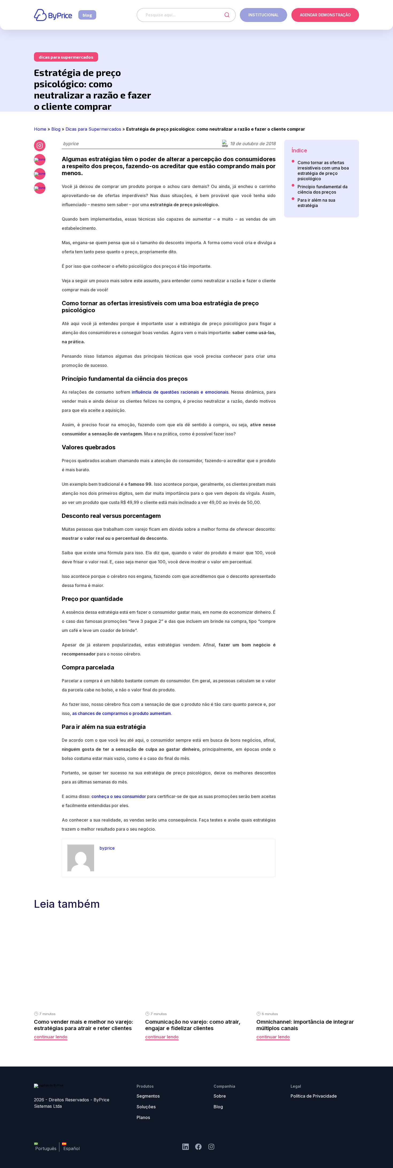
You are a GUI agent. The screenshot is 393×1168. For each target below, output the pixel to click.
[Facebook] (39, 159)
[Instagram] (198, 1147)
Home (40, 129)
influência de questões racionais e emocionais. (180, 392)
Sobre (220, 1096)
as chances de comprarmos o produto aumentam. (122, 713)
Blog (55, 129)
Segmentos (148, 1096)
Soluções (146, 1106)
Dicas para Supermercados (93, 129)
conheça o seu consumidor (118, 796)
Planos (143, 1117)
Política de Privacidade (314, 1096)
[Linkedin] (185, 1147)
